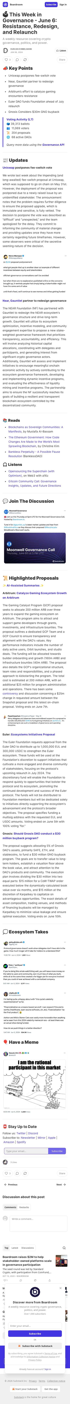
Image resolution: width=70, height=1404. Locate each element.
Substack (19, 1397)
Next (59, 1184)
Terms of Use (50, 1353)
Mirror (41, 1137)
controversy (10, 693)
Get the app (51, 1389)
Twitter (21, 1133)
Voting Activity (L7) (20, 119)
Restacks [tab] (24, 1207)
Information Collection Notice (41, 1356)
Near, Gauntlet (12, 300)
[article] (35, 1268)
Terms (42, 1380)
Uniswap (8, 167)
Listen (63, 50)
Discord (33, 1133)
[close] (60, 1288)
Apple (52, 1137)
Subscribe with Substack (37, 1346)
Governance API (53, 144)
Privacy (33, 1380)
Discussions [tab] (27, 1247)
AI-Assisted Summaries (23, 585)
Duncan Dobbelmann (21, 49)
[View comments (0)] (17, 59)
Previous (12, 1184)
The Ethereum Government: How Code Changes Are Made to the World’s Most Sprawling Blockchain (34, 442)
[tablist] (17, 1207)
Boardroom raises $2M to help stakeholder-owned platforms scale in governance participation (27, 1260)
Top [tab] (6, 1247)
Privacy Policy (34, 1359)
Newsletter (28, 1137)
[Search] (64, 1248)
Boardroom (23, 1276)
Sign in (63, 4)
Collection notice (56, 1380)
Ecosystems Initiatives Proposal (33, 734)
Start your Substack (26, 1389)
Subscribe (51, 4)
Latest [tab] (15, 1247)
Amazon (8, 1142)
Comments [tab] (10, 1207)
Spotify (21, 1142)
